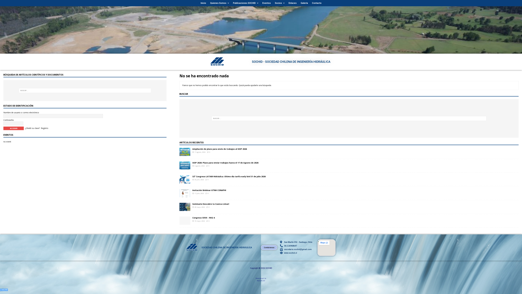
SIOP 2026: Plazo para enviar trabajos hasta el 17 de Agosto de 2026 (225, 162)
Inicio (203, 3)
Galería (304, 3)
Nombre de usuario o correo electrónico (21, 112)
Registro (44, 128)
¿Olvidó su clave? (32, 128)
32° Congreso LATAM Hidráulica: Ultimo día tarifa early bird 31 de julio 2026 (229, 176)
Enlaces (293, 3)
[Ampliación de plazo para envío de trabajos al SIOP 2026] (184, 154)
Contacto (316, 3)
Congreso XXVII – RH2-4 (203, 217)
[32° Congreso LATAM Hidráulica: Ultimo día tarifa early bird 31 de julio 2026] (184, 182)
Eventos (266, 3)
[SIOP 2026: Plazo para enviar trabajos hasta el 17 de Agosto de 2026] (184, 168)
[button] (219, 3)
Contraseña (8, 120)
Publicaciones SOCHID (244, 3)
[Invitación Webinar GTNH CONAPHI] (184, 195)
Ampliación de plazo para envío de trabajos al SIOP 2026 (219, 149)
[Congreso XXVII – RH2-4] (184, 223)
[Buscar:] (349, 118)
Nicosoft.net (261, 281)
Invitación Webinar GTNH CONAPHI (209, 190)
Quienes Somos (218, 3)
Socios (278, 3)
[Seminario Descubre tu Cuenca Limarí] (184, 209)
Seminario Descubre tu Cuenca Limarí (210, 204)
